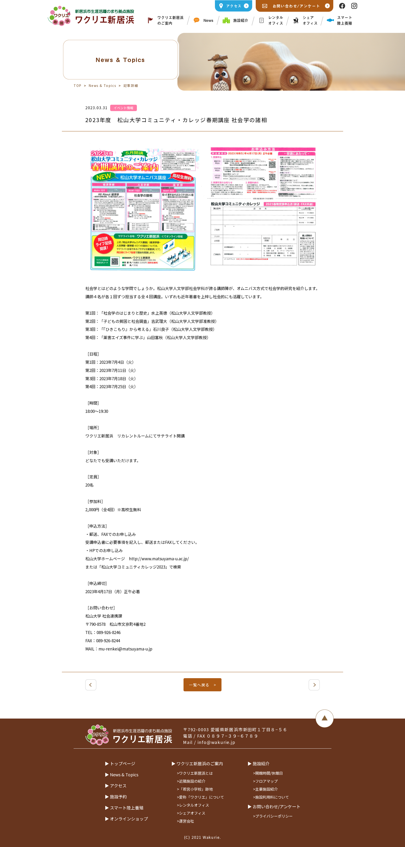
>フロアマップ (265, 781)
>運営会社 (185, 821)
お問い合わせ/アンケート (296, 6)
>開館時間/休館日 (268, 773)
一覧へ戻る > (202, 685)
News (208, 20)
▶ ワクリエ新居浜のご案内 (197, 763)
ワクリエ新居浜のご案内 (170, 20)
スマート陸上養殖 (344, 20)
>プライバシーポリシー (273, 816)
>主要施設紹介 (265, 789)
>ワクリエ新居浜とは (195, 773)
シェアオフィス (310, 20)
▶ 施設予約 (116, 796)
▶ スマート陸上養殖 (124, 807)
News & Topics (102, 85)
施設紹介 (240, 20)
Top (78, 85)
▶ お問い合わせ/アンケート (274, 806)
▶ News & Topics (121, 774)
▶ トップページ (120, 763)
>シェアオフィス (191, 813)
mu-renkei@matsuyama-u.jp (125, 649)
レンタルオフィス (275, 20)
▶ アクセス (116, 785)
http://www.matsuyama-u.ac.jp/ (159, 558)
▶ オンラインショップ (126, 819)
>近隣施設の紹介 (191, 781)
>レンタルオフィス (193, 805)
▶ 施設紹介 (259, 763)
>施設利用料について (271, 797)
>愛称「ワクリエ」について (200, 797)
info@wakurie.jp (217, 742)
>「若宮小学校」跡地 (195, 789)
